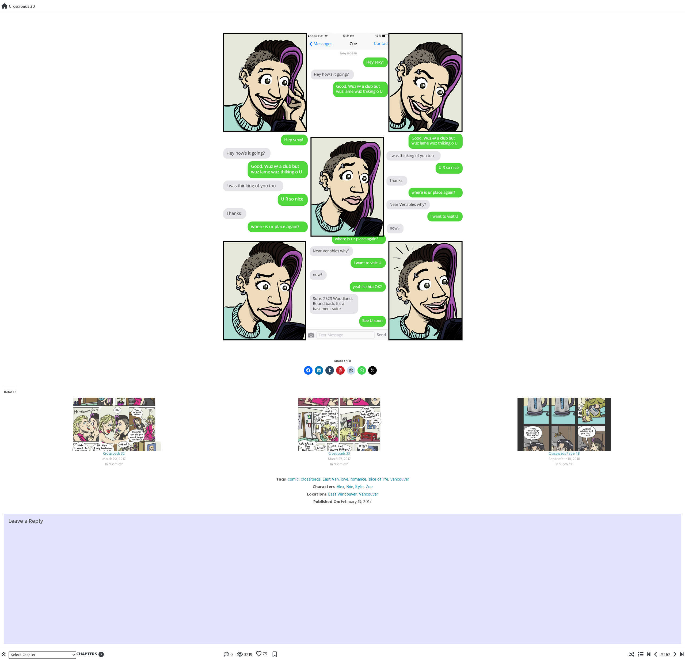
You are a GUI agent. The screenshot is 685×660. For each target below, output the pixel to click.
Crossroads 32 (114, 454)
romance (358, 479)
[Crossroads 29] (656, 654)
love (344, 479)
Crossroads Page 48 (564, 454)
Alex (340, 487)
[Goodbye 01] (649, 654)
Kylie (359, 487)
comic (293, 479)
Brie (350, 487)
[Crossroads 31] (675, 654)
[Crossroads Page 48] (564, 424)
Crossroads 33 (339, 454)
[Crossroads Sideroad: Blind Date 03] (682, 654)
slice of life (378, 479)
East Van (331, 479)
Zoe (369, 487)
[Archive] (641, 654)
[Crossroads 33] (339, 424)
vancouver (399, 479)
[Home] (4, 6)
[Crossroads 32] (114, 424)
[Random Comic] (631, 654)
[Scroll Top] (4, 654)
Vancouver (368, 494)
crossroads (311, 479)
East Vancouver (342, 494)
